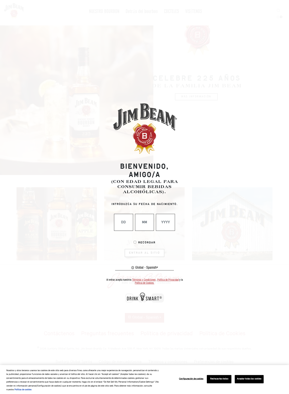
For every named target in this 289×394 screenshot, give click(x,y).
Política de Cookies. (144, 283)
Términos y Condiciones (144, 280)
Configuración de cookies (191, 379)
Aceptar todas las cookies (249, 379)
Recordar (147, 242)
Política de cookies (22, 390)
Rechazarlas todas (219, 379)
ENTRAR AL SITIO (144, 252)
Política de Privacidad (168, 280)
